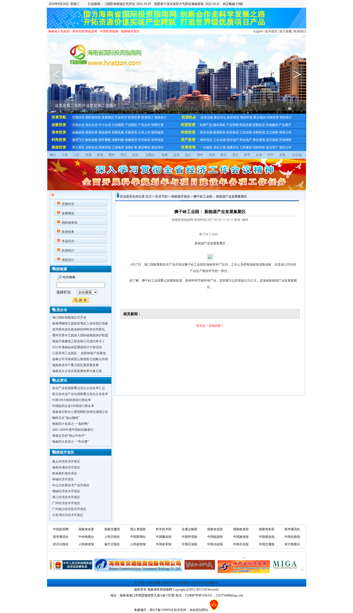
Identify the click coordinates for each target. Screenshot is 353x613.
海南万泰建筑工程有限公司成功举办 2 (78, 341)
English (258, 31)
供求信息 (157, 140)
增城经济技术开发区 (66, 486)
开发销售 (285, 140)
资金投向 (157, 147)
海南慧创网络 (198, 610)
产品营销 (232, 125)
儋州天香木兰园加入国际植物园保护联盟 (80, 335)
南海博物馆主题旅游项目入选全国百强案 (80, 323)
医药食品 (232, 132)
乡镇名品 (91, 147)
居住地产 (232, 140)
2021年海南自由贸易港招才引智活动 (77, 347)
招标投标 (259, 147)
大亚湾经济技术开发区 (67, 510)
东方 (235, 155)
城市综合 (206, 140)
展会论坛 (220, 117)
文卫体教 (272, 132)
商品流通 (245, 125)
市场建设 (272, 125)
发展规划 (108, 117)
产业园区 (131, 125)
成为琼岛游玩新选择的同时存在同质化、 (80, 329)
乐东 (259, 155)
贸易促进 (258, 125)
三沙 (76, 155)
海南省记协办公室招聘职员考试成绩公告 (80, 412)
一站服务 (206, 147)
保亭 (247, 155)
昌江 (188, 155)
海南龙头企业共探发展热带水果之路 (77, 371)
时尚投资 (59, 140)
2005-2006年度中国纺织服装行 (73, 430)
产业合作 (144, 125)
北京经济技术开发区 (66, 516)
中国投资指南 (109, 31)
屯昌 (212, 155)
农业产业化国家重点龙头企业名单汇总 (78, 388)
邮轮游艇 (91, 140)
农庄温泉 (272, 140)
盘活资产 (272, 147)
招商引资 (157, 125)
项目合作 (285, 147)
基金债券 (104, 132)
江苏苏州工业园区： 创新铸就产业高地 (79, 353)
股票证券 (91, 132)
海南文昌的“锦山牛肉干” (69, 435)
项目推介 (286, 117)
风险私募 (118, 132)
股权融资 (157, 132)
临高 (165, 155)
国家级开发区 (130, 31)
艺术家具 (144, 140)
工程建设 (246, 147)
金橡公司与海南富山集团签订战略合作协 (80, 359)
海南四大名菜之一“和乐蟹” (70, 441)
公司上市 (144, 132)
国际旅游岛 (93, 117)
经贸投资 (188, 125)
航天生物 (206, 132)
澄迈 (123, 155)
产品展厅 (285, 125)
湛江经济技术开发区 (66, 492)
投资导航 (59, 117)
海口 (53, 155)
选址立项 (219, 147)
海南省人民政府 (59, 31)
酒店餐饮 (144, 147)
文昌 (135, 155)
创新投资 (59, 125)
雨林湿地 (104, 147)
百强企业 (78, 125)
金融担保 (78, 132)
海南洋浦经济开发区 (66, 462)
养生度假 (259, 140)
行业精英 (118, 125)
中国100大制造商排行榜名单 (71, 400)
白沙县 (297, 155)
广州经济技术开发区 (66, 498)
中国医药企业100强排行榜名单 (73, 406)
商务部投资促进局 (84, 31)
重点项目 (259, 117)
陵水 (223, 155)
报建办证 (232, 147)
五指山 (150, 155)
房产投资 (188, 140)
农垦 (282, 155)
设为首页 (271, 31)
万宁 (270, 155)
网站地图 (155, 583)
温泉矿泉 (131, 147)
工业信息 (246, 132)
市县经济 (121, 117)
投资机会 (189, 117)
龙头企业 (91, 125)
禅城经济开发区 (63, 474)
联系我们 (300, 31)
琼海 (100, 155)
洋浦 (88, 155)
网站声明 (169, 583)
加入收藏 (285, 31)
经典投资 (272, 117)
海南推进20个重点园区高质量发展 (75, 365)
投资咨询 (188, 147)
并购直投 (131, 132)
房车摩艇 (104, 140)
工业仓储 (219, 140)
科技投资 (188, 132)
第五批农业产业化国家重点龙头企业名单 (80, 394)
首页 (148, 196)
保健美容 (131, 140)
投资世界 (134, 117)
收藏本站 (212, 583)
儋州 (112, 155)
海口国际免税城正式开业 (69, 317)
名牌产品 (206, 125)
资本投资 (59, 132)
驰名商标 (219, 125)
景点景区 (78, 147)
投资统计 (147, 117)
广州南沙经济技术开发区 (69, 504)
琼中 (200, 155)
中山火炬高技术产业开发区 (70, 480)
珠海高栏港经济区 (64, 468)
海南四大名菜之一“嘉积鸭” (70, 424)
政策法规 (207, 117)
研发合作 (285, 132)
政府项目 (233, 117)
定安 (176, 155)
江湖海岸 (118, 147)
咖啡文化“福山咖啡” (66, 418)
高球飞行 (78, 140)
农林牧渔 (259, 132)
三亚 (65, 155)
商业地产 (246, 140)
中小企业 (104, 125)
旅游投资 (59, 147)
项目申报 (246, 117)
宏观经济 (78, 117)
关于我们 (140, 583)
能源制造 (219, 132)
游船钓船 (118, 140)
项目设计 (160, 117)
